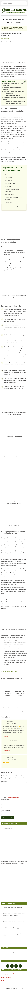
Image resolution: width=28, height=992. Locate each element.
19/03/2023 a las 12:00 (11, 759)
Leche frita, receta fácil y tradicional (7, 693)
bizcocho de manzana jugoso (8, 146)
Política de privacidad (6, 980)
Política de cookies (6, 977)
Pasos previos (9, 93)
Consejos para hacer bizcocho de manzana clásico (14, 98)
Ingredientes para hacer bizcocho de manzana (12, 88)
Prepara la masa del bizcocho (13, 95)
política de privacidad (13, 797)
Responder (5, 736)
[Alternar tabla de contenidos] (23, 81)
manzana (8, 671)
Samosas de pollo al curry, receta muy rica (14, 907)
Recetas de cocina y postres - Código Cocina (14, 10)
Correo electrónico (5, 810)
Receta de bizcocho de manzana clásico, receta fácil (13, 84)
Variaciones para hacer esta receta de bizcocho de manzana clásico (15, 102)
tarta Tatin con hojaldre (20, 154)
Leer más (3, 865)
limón (4, 671)
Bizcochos (14, 671)
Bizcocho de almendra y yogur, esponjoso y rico (19, 709)
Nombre (3, 803)
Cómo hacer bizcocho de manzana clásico (14, 91)
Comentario (4, 781)
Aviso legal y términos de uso (8, 974)
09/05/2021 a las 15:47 (11, 723)
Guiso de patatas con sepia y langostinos (13, 922)
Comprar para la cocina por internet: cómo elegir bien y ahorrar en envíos (14, 914)
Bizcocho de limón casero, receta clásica (19, 693)
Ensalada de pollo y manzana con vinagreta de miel (7, 709)
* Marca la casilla (5, 799)
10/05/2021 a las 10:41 (12, 741)
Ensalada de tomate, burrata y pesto (12, 928)
